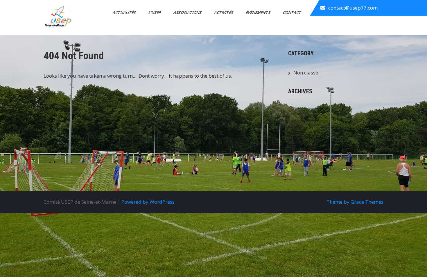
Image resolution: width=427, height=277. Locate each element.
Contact (292, 12)
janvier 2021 (307, 123)
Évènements (258, 12)
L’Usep (155, 12)
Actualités (124, 12)
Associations (188, 12)
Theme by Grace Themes (354, 201)
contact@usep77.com (353, 7)
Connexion (305, 161)
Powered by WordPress (148, 201)
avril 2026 (304, 110)
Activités (224, 12)
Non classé (305, 72)
